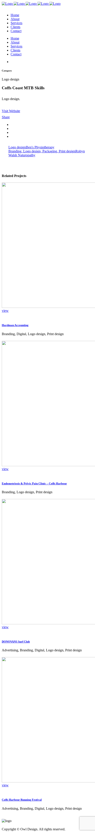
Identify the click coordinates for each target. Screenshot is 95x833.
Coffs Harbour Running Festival (22, 799)
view (5, 310)
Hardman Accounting (15, 325)
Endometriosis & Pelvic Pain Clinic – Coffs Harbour (34, 483)
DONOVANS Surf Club (16, 641)
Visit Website (11, 111)
